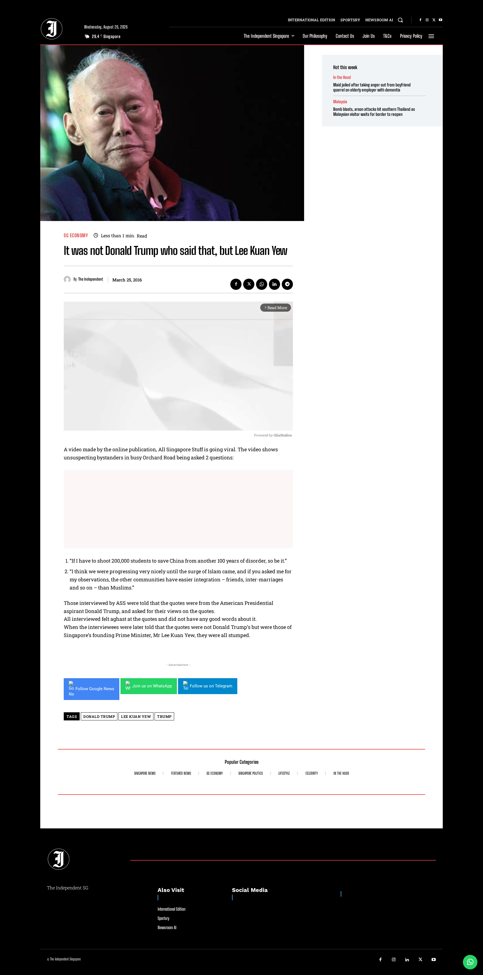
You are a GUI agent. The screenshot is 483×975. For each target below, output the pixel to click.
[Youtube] (440, 20)
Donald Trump (99, 716)
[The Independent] (69, 279)
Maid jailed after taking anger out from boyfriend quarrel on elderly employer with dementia (372, 87)
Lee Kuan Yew (136, 716)
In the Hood (342, 77)
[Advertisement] (178, 509)
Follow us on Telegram (211, 686)
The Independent (90, 279)
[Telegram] (287, 284)
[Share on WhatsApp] (470, 962)
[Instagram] (427, 20)
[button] (400, 20)
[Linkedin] (274, 284)
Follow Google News (94, 688)
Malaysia (340, 102)
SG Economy (76, 235)
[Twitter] (433, 20)
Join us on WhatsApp (152, 686)
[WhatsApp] (261, 284)
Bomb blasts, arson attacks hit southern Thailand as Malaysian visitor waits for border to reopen (374, 112)
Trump (164, 716)
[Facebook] (420, 20)
